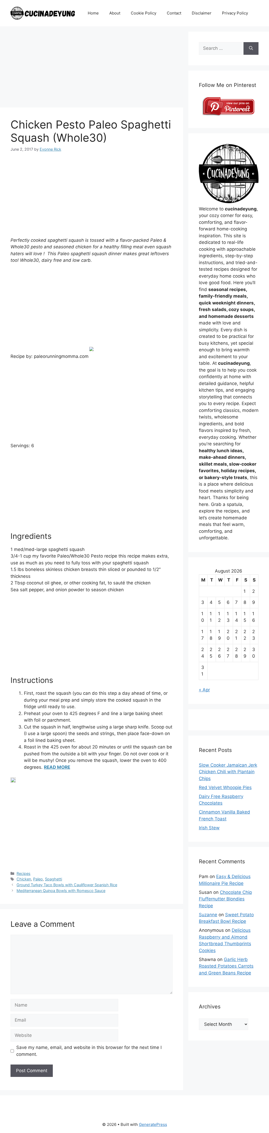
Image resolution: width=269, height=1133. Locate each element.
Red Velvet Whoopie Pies (225, 787)
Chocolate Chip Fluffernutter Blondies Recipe (225, 899)
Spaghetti (53, 879)
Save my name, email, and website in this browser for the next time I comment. (89, 1051)
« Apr (204, 689)
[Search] (251, 48)
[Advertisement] (91, 68)
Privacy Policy (235, 13)
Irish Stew (209, 827)
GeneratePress (153, 1124)
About (114, 13)
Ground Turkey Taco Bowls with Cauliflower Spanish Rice (67, 885)
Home (93, 13)
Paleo (38, 879)
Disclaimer (201, 13)
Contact (174, 13)
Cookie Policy (143, 13)
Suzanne (208, 914)
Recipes (23, 873)
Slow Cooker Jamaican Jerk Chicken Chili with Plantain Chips (228, 771)
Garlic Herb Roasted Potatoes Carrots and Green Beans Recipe (226, 966)
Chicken (24, 879)
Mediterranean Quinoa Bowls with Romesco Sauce (61, 890)
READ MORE (57, 767)
